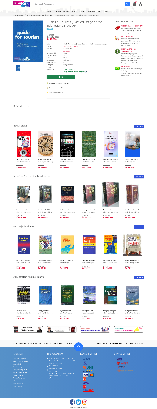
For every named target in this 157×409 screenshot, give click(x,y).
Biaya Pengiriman (19, 375)
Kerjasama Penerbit (115, 343)
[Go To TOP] (78, 346)
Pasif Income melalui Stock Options (94, 159)
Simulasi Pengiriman (20, 372)
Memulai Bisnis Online (110, 159)
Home (15, 343)
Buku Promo (70, 343)
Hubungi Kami (17, 386)
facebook (72, 402)
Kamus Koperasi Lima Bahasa (69, 260)
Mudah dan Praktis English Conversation (116, 260)
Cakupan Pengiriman (20, 369)
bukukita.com (82, 407)
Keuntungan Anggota (20, 361)
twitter (78, 402)
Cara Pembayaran (19, 367)
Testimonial (131, 60)
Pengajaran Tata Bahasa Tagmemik (50, 310)
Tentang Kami (102, 343)
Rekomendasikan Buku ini (57, 88)
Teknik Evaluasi (21, 310)
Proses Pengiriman (19, 378)
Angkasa (66, 51)
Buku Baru (22, 343)
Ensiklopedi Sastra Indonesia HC (92, 210)
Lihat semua (139, 126)
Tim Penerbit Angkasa (70, 46)
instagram (84, 402)
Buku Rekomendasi (56, 343)
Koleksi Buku (139, 343)
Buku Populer (43, 343)
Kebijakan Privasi (18, 383)
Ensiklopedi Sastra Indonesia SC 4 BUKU (116, 210)
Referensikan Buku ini (55, 92)
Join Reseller (128, 343)
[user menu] (140, 4)
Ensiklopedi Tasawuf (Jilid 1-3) (135, 210)
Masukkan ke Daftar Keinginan (58, 83)
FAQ (14, 381)
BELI (61, 77)
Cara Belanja (17, 364)
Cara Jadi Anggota (19, 358)
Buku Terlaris (32, 343)
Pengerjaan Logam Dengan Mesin (114, 310)
